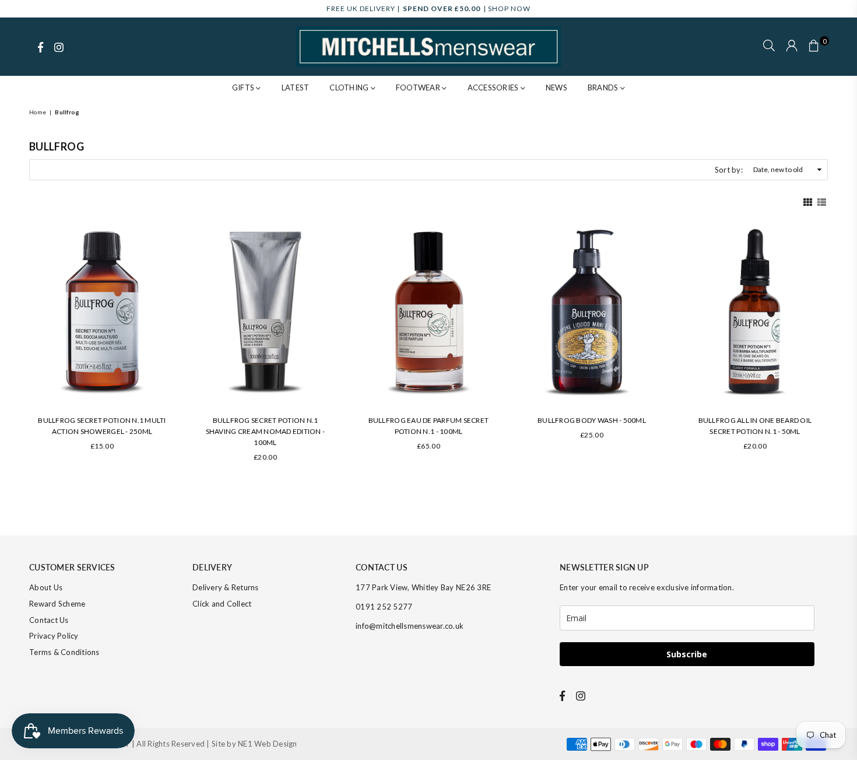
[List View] (822, 200)
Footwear (419, 87)
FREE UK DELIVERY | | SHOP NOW (428, 8)
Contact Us (49, 620)
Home (37, 111)
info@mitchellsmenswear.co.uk (409, 626)
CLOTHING (349, 87)
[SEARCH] (769, 46)
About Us (45, 587)
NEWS (556, 87)
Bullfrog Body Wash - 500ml (592, 420)
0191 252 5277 (384, 606)
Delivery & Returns (225, 587)
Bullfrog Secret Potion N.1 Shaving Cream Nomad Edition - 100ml (265, 431)
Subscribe (686, 654)
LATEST (296, 87)
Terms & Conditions (64, 652)
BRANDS (604, 87)
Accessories (494, 87)
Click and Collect (221, 603)
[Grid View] (808, 200)
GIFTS (244, 87)
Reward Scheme (57, 603)
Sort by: (729, 169)
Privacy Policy (54, 635)
